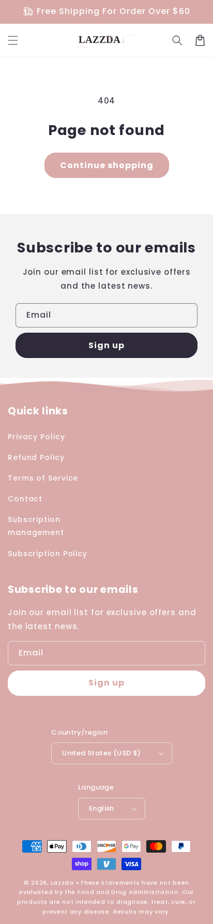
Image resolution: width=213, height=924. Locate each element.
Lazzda (62, 882)
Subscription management (36, 526)
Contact (25, 499)
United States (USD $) (101, 753)
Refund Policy (36, 457)
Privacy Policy (36, 436)
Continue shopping (107, 165)
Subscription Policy (47, 553)
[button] (13, 40)
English (101, 808)
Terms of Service (43, 478)
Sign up (106, 345)
